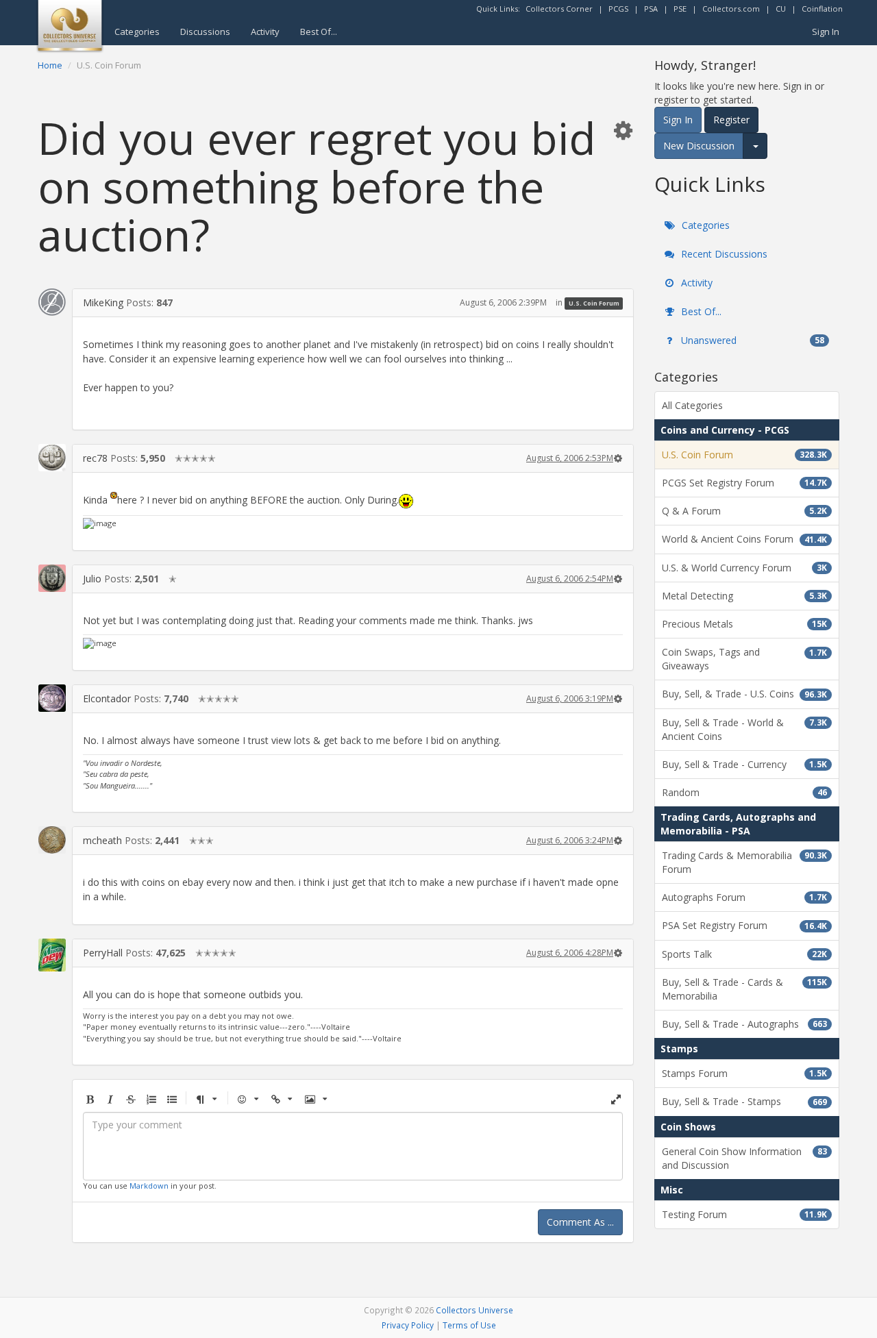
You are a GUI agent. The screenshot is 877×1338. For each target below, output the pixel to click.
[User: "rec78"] (52, 457)
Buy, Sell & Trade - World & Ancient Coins (744, 729)
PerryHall (103, 952)
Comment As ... (580, 1221)
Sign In (825, 31)
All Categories (692, 405)
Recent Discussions (722, 253)
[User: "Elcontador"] (52, 698)
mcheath (102, 840)
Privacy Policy (408, 1325)
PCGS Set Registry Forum (744, 482)
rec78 (95, 457)
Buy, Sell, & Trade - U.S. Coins (744, 693)
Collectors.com (731, 8)
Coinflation (822, 8)
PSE (680, 8)
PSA (651, 8)
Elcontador (107, 698)
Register (731, 119)
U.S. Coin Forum (594, 303)
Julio (92, 578)
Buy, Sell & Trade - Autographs (744, 1023)
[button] (623, 130)
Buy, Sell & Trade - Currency (744, 764)
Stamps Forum (744, 1073)
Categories (137, 31)
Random (744, 792)
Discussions (205, 31)
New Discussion (698, 145)
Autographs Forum (744, 897)
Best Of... (318, 31)
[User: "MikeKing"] (52, 302)
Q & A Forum (744, 510)
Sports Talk (744, 954)
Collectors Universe (474, 1309)
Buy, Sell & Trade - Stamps (744, 1101)
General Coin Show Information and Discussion (744, 1158)
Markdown (149, 1185)
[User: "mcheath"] (52, 840)
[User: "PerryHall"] (52, 955)
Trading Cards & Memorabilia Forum (744, 862)
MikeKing (103, 302)
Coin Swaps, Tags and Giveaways (744, 658)
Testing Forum (744, 1214)
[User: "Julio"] (52, 578)
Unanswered (751, 340)
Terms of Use (469, 1325)
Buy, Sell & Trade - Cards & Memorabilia (744, 989)
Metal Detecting (744, 595)
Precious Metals (744, 623)
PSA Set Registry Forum (744, 925)
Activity (265, 31)
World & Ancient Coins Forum (744, 538)
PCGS (618, 8)
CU (781, 8)
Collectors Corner (559, 8)
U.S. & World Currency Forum (744, 567)
